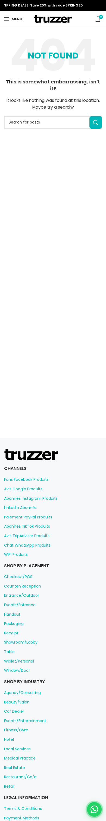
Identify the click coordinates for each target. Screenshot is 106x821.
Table (9, 651)
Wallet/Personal (19, 661)
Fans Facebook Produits (26, 479)
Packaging (14, 623)
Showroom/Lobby (21, 642)
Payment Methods (21, 818)
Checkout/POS (18, 576)
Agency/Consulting (22, 692)
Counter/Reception (22, 586)
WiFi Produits (16, 554)
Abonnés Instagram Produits (31, 498)
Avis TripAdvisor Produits (26, 535)
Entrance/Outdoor (21, 595)
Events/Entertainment (25, 720)
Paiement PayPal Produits (28, 517)
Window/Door (17, 670)
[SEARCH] (95, 122)
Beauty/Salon (17, 702)
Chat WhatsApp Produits (27, 545)
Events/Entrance (20, 605)
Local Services (17, 749)
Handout (12, 614)
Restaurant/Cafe (20, 777)
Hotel (9, 739)
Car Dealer (14, 711)
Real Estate (14, 767)
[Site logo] (53, 18)
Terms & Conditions (23, 808)
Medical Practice (20, 758)
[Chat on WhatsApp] (94, 809)
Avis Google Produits (23, 489)
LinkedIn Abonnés (20, 507)
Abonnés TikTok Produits (27, 526)
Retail (9, 786)
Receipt (11, 633)
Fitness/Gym (16, 730)
